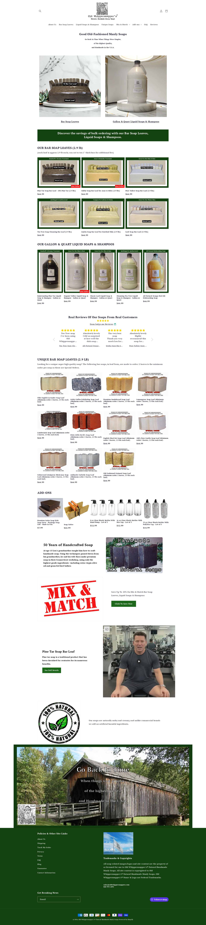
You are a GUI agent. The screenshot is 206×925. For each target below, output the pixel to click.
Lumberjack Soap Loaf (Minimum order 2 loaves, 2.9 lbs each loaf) (53, 434)
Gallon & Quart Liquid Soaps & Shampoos (136, 121)
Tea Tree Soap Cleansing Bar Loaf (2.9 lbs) (54, 232)
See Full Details (52, 670)
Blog (39, 864)
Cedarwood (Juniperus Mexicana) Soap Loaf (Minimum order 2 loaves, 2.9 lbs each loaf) (53, 477)
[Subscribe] (77, 899)
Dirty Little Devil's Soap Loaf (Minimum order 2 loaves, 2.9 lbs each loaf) (85, 437)
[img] (103, 320)
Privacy (40, 852)
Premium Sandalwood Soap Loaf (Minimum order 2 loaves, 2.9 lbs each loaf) (118, 401)
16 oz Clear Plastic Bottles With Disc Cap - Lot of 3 (129, 521)
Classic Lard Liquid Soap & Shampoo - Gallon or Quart (101, 297)
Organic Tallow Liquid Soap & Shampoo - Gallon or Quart (76, 297)
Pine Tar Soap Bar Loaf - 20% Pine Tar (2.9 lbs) (56, 191)
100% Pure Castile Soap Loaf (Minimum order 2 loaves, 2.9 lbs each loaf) (152, 439)
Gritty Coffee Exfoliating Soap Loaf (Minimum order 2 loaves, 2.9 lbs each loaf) (85, 401)
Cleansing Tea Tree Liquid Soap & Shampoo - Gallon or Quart (128, 298)
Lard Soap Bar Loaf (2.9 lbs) (137, 232)
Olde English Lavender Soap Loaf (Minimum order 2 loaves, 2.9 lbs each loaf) (52, 400)
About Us (41, 839)
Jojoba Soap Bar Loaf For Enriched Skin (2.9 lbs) (101, 232)
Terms (40, 856)
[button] (40, 11)
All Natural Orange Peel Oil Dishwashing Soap (154, 297)
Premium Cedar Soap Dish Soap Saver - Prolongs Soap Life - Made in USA (48, 522)
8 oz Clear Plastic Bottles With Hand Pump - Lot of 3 (102, 521)
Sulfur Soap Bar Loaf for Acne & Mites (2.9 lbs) (100, 191)
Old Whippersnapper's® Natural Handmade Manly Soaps (99, 919)
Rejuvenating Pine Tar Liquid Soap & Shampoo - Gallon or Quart (49, 298)
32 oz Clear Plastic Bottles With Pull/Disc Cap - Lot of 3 (155, 523)
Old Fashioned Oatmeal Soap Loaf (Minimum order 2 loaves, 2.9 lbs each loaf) (118, 475)
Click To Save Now (123, 604)
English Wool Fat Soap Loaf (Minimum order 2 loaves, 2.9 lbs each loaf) (118, 439)
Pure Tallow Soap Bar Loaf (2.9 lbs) (140, 191)
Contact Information (46, 873)
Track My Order (44, 847)
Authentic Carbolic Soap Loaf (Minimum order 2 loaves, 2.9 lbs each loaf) (85, 477)
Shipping (41, 843)
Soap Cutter (68, 525)
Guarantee (42, 868)
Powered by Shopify (126, 919)
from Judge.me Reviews (101, 324)
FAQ (39, 860)
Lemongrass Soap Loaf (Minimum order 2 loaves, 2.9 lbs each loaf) (150, 400)
